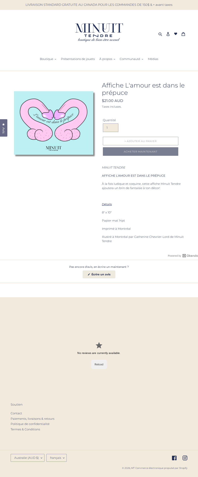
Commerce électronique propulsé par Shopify (161, 468)
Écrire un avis (103, 275)
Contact (16, 413)
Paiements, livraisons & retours (32, 418)
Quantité (109, 120)
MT (133, 468)
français (55, 458)
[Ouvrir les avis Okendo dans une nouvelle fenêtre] (183, 256)
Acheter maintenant (141, 151)
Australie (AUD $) (26, 458)
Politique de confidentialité (30, 424)
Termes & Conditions (25, 429)
